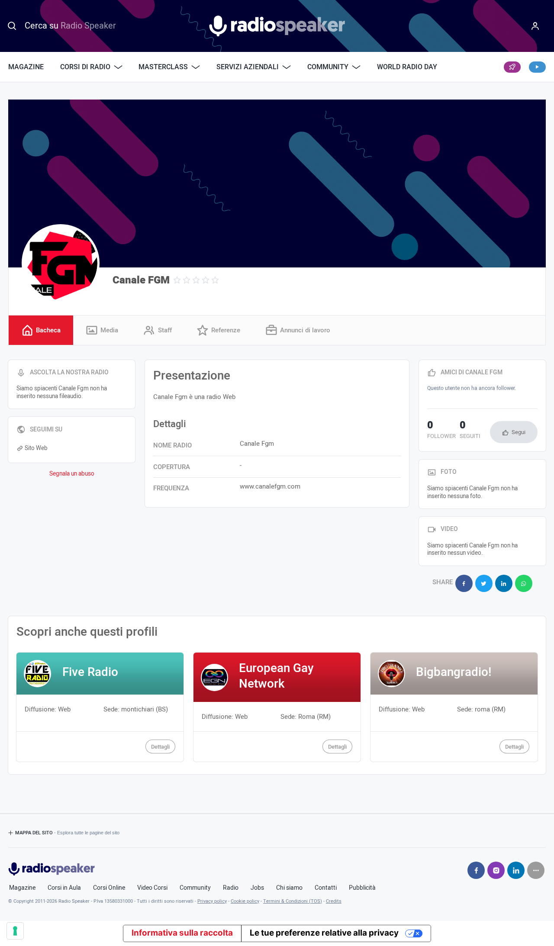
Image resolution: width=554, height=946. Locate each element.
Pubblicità (362, 888)
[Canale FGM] (61, 263)
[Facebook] (476, 870)
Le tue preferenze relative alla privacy (324, 933)
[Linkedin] (516, 870)
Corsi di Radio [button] (85, 67)
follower (441, 430)
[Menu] (535, 26)
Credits (333, 901)
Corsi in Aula (64, 888)
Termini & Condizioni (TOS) (292, 901)
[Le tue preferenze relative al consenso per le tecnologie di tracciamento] (15, 931)
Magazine (26, 67)
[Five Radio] (100, 707)
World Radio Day (407, 67)
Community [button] (327, 67)
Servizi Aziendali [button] (247, 67)
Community (195, 888)
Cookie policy (245, 901)
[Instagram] (496, 870)
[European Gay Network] (277, 707)
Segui (518, 432)
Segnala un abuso (71, 474)
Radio (230, 888)
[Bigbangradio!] (454, 707)
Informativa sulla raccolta (182, 933)
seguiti (470, 430)
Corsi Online (109, 888)
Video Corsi (152, 888)
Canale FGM (141, 280)
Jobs (257, 888)
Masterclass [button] (163, 67)
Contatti (326, 888)
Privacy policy (212, 901)
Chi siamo (289, 888)
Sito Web (36, 448)
